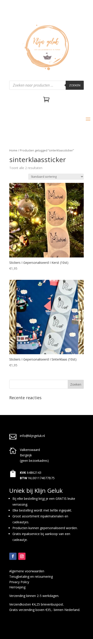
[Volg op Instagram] (22, 556)
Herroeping (17, 587)
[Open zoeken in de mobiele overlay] (46, 85)
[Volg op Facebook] (12, 556)
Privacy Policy (19, 582)
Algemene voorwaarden (26, 571)
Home (13, 150)
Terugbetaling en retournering (31, 576)
